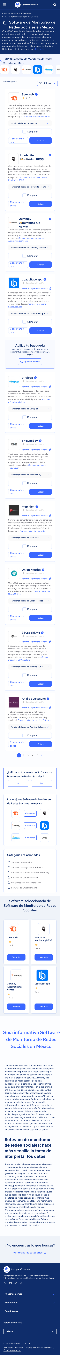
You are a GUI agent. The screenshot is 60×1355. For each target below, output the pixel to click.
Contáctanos (11, 1311)
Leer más (39, 49)
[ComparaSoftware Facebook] (15, 1283)
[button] (30, 123)
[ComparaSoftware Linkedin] (5, 1283)
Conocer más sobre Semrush (37, 116)
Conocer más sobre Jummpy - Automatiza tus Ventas (27, 239)
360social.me (31, 633)
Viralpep (27, 378)
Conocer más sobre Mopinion (33, 531)
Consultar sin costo (17, 140)
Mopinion (28, 507)
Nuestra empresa (13, 1293)
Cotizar (40, 140)
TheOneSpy (30, 441)
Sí (18, 783)
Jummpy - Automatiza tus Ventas (14, 986)
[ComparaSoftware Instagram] (21, 1283)
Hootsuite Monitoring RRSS (43, 939)
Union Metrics (31, 570)
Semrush (28, 94)
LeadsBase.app (32, 279)
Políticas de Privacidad (13, 1347)
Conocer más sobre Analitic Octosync (34, 720)
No (42, 783)
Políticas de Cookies (34, 1347)
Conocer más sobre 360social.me (28, 658)
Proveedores (11, 1302)
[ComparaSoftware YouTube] (10, 1283)
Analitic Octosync (34, 699)
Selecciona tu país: (13, 1322)
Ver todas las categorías (28, 1252)
